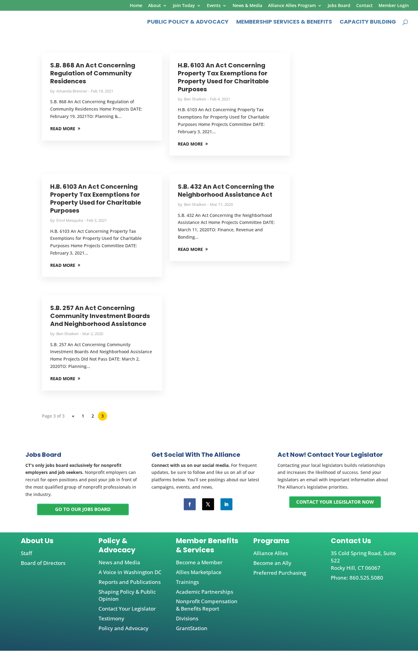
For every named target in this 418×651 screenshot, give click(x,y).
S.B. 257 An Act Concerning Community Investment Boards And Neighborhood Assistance (100, 316)
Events (214, 5)
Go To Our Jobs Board (82, 509)
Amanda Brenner (71, 91)
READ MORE (62, 128)
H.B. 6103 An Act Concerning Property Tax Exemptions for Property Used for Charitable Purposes (223, 77)
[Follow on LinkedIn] (226, 504)
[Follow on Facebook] (190, 504)
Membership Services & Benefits (284, 22)
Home (136, 5)
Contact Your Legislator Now (335, 502)
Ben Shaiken (195, 99)
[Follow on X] (208, 504)
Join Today (184, 5)
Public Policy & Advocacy (188, 22)
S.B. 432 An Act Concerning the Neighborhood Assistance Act (226, 190)
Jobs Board (339, 5)
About (154, 5)
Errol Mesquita (69, 220)
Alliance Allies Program (292, 5)
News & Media (247, 5)
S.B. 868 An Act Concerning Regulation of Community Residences (92, 73)
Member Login (394, 5)
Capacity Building (368, 22)
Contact (364, 5)
